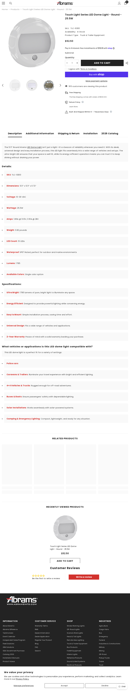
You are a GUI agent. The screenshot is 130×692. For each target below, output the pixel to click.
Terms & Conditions (88, 69)
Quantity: (70, 57)
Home (5, 9)
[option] (31, 42)
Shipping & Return (69, 133)
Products (15, 9)
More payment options (96, 81)
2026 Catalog (109, 133)
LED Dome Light (34, 147)
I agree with (74, 69)
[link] (17, 487)
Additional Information (40, 133)
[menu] (3, 3)
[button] (3, 85)
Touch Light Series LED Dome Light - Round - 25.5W (63, 547)
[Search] (10, 3)
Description (15, 133)
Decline (105, 685)
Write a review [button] (84, 577)
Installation (90, 133)
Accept (64, 685)
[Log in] (119, 3)
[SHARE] (126, 63)
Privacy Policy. (22, 679)
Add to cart (102, 62)
